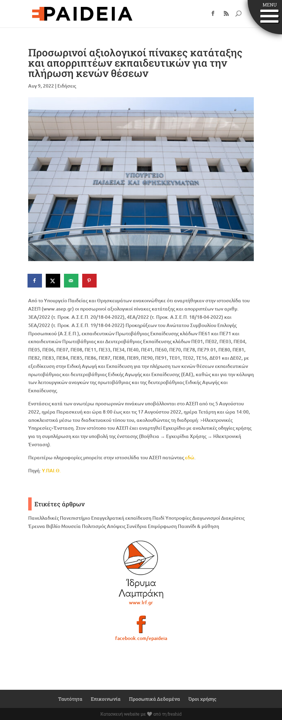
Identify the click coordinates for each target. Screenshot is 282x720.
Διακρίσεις (233, 518)
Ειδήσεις (66, 85)
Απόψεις (116, 526)
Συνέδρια (137, 526)
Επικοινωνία (105, 699)
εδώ (189, 457)
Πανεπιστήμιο (75, 518)
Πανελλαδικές (43, 518)
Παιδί (158, 518)
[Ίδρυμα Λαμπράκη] (141, 569)
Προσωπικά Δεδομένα (154, 699)
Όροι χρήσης (202, 699)
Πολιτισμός (94, 526)
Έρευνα (36, 526)
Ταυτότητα (70, 699)
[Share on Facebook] (35, 281)
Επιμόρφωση (162, 526)
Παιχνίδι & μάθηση (198, 526)
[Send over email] (71, 281)
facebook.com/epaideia (141, 638)
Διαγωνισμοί (206, 518)
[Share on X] (53, 281)
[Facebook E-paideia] (141, 627)
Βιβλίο (53, 526)
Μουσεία (71, 526)
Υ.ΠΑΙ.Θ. (51, 470)
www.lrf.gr (141, 602)
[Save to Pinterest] (90, 281)
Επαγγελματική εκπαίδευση (121, 518)
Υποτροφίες (178, 518)
